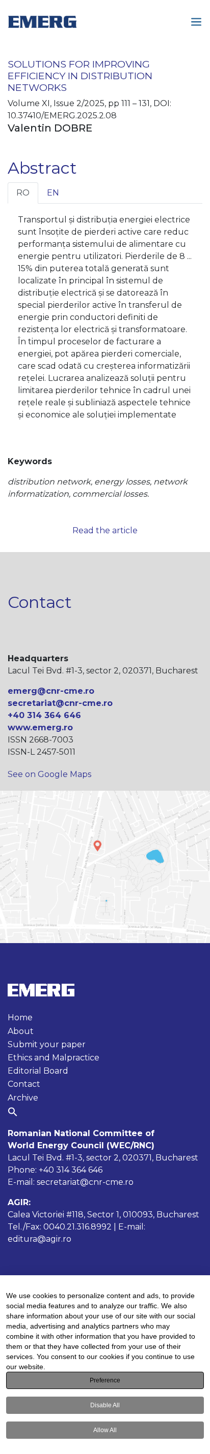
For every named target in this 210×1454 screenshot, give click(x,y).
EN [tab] (53, 193)
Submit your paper (47, 1044)
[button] (13, 1112)
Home (20, 1017)
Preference (105, 1380)
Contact (24, 1084)
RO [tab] (23, 193)
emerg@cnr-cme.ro (51, 691)
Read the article (105, 530)
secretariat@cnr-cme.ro (60, 703)
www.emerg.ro (40, 727)
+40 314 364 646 (44, 715)
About (21, 1031)
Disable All (105, 1405)
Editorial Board (38, 1071)
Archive (23, 1098)
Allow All (105, 1430)
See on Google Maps (49, 774)
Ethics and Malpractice (53, 1057)
